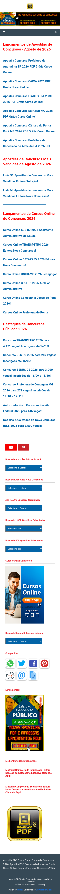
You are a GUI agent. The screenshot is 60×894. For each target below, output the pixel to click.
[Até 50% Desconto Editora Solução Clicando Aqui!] (19, 19)
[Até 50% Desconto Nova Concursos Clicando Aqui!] (49, 19)
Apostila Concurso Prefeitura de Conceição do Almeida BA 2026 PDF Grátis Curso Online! (27, 146)
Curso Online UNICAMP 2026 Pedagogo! (30, 274)
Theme (20, 890)
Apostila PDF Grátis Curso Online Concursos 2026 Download (30, 880)
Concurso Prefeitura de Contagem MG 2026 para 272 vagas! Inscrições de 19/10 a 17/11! (28, 390)
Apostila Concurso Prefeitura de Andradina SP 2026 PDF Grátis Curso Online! (27, 66)
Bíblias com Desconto (24, 884)
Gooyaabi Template (44, 890)
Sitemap (41, 884)
